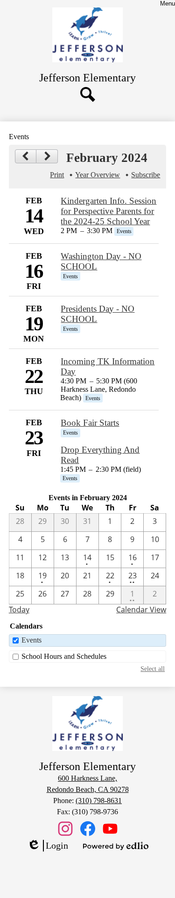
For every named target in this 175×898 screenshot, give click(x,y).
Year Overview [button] (97, 175)
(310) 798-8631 (99, 800)
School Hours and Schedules (63, 656)
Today (19, 609)
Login (47, 845)
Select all (152, 668)
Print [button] (57, 175)
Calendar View (141, 609)
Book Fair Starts (90, 423)
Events (31, 640)
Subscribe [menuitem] (145, 175)
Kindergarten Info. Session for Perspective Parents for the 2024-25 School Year (108, 211)
